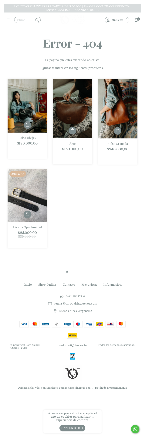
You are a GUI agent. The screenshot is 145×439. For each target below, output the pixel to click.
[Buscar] (37, 20)
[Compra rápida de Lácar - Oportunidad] (27, 214)
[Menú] (9, 20)
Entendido (72, 428)
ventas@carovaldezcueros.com (75, 303)
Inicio (28, 284)
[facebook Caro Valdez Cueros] (78, 271)
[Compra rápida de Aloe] (72, 130)
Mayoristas (89, 284)
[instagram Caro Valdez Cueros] (67, 271)
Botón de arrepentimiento (111, 387)
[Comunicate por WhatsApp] (135, 429)
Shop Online (47, 284)
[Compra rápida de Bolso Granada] (117, 131)
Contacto (68, 284)
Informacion (112, 284)
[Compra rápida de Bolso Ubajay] (27, 125)
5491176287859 (75, 296)
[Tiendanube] (73, 345)
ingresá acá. (83, 387)
